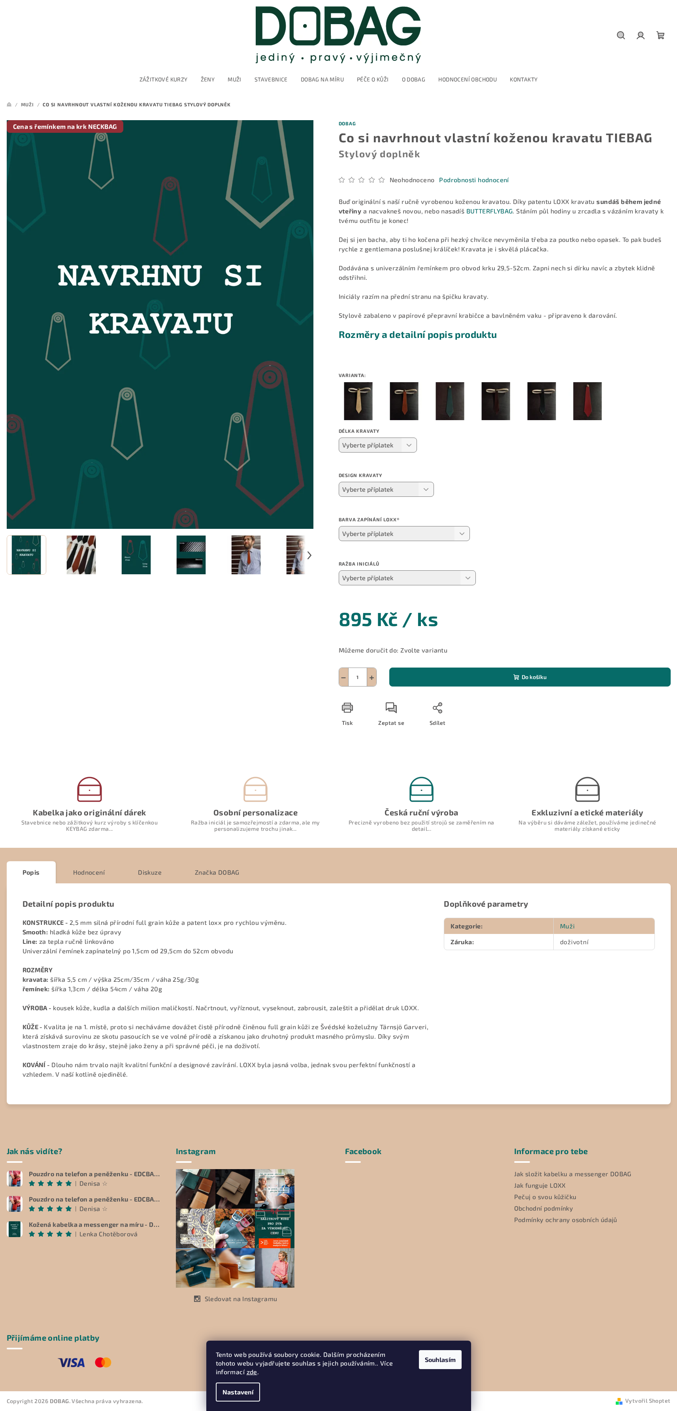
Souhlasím (440, 1359)
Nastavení (238, 1392)
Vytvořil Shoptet (647, 1400)
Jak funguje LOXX (540, 1185)
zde (252, 1371)
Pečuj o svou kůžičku (545, 1196)
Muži (567, 926)
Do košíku (534, 676)
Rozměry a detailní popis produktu (418, 334)
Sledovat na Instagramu (241, 1298)
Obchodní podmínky (543, 1208)
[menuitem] (163, 79)
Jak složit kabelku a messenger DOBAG (573, 1173)
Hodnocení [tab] (89, 872)
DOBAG (347, 123)
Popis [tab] (31, 872)
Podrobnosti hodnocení (474, 179)
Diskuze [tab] (150, 872)
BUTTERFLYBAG (489, 211)
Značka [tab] (217, 872)
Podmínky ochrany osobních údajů (565, 1219)
